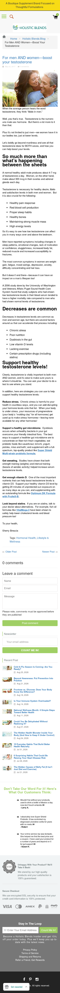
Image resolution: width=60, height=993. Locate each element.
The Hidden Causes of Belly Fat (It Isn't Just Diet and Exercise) (33, 768)
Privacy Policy (30, 949)
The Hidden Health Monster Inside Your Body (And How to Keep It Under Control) (34, 733)
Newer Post (48, 551)
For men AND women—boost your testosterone (27, 59)
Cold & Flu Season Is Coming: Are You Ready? (33, 667)
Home (13, 38)
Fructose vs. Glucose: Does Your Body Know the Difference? (33, 690)
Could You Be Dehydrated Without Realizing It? (31, 722)
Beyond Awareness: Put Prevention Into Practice (33, 679)
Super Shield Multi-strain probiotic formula (27, 451)
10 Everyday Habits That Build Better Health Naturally (32, 745)
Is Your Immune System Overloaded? (32, 700)
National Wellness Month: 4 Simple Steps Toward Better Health (34, 711)
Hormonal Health (26, 538)
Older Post (11, 551)
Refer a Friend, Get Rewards (30, 959)
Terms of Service (30, 953)
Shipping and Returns (30, 956)
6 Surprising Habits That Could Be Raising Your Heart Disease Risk (31, 756)
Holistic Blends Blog (33, 38)
